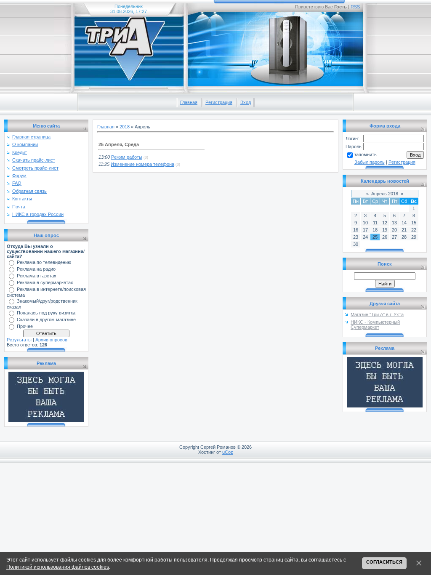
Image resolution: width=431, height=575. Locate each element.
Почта (18, 206)
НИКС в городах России (38, 214)
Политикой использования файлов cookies (57, 567)
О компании (25, 144)
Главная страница (31, 136)
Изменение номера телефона (142, 164)
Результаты (19, 339)
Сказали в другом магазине (46, 319)
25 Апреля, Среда (118, 144)
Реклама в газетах (36, 275)
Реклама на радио (36, 269)
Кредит (19, 152)
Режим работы (126, 157)
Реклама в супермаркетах (45, 282)
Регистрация (218, 102)
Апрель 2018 (384, 193)
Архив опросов (51, 339)
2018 (125, 126)
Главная (188, 102)
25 (375, 237)
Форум (19, 175)
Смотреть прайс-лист (35, 167)
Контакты (22, 198)
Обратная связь (29, 191)
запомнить (365, 154)
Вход (245, 102)
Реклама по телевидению (44, 262)
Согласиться (384, 561)
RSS (355, 6)
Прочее (25, 326)
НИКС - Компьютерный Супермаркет (375, 324)
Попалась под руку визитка (46, 312)
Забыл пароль (369, 162)
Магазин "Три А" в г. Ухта (377, 314)
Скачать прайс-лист (33, 159)
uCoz (227, 452)
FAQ (16, 183)
